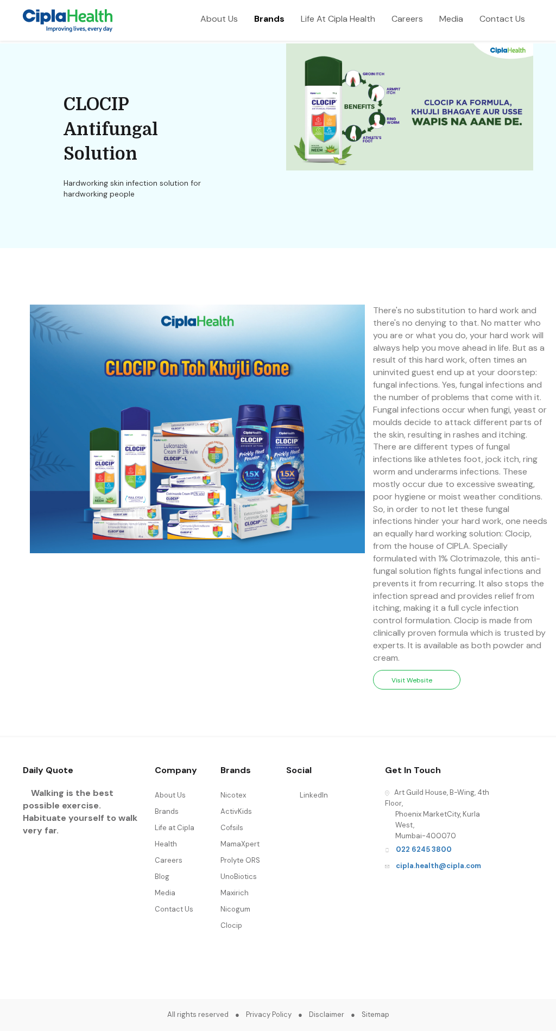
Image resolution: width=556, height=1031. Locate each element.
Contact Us (502, 18)
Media (451, 18)
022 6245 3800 (424, 849)
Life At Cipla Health (338, 18)
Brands (269, 18)
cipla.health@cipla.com (438, 865)
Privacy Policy (269, 1014)
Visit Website (414, 680)
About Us (219, 18)
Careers (407, 18)
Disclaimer (326, 1014)
